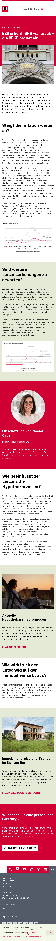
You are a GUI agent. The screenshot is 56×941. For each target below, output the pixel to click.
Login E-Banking (30, 9)
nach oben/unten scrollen (52, 869)
